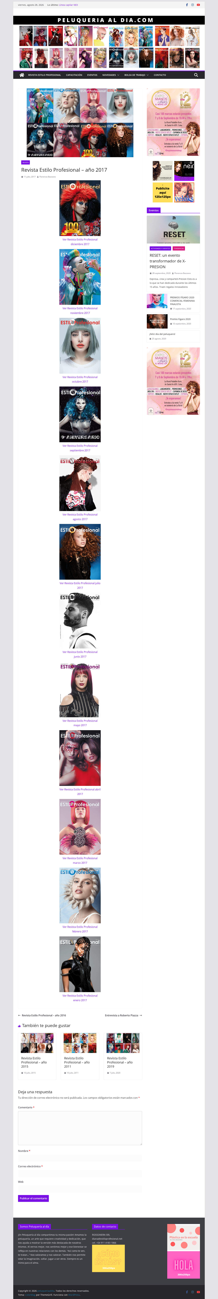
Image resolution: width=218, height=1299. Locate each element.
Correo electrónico (30, 1166)
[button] (117, 75)
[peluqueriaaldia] (22, 75)
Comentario (26, 1107)
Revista (26, 162)
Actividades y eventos (160, 248)
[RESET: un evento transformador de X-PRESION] (173, 229)
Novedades (109, 74)
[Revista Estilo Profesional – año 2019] (123, 1035)
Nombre (24, 1151)
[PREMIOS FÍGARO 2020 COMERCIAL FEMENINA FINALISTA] (157, 303)
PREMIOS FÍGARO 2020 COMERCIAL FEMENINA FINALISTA (182, 301)
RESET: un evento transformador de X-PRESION (168, 261)
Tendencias (179, 248)
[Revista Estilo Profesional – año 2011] (80, 1035)
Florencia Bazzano (47, 176)
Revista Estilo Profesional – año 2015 (34, 1062)
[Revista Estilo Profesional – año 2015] (37, 1035)
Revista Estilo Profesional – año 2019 (120, 1062)
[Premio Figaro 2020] (157, 321)
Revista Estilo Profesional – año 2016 (44, 1015)
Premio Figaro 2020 (180, 319)
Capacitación (74, 74)
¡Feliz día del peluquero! (162, 334)
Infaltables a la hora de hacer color (78, 4)
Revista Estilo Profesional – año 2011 (77, 1062)
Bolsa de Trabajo (134, 74)
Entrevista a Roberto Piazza (121, 1015)
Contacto (160, 74)
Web (20, 1182)
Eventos (92, 74)
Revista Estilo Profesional (44, 74)
